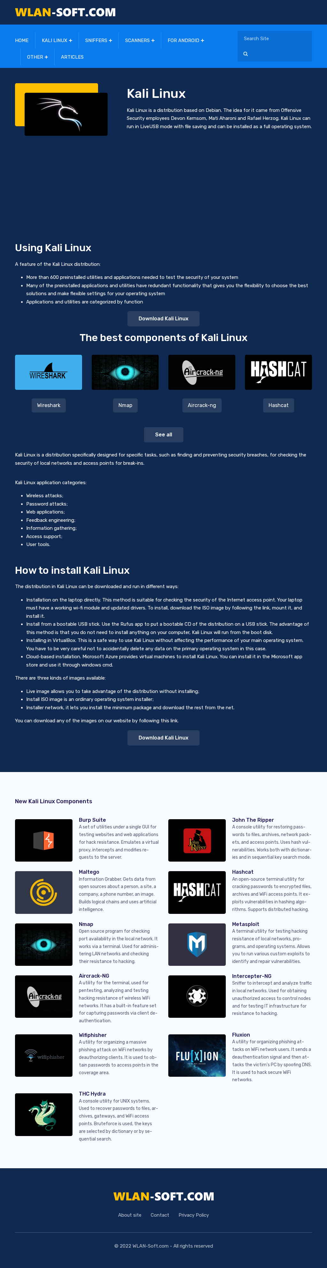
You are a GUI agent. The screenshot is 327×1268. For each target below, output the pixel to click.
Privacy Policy (194, 1215)
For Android (183, 40)
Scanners (137, 40)
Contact (160, 1215)
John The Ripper (253, 820)
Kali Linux (54, 40)
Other (35, 57)
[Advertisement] (163, 183)
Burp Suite (92, 820)
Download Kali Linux (163, 319)
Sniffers (96, 40)
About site (129, 1215)
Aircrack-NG (94, 976)
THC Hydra (92, 1094)
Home (21, 40)
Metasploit (245, 924)
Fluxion (241, 1035)
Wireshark (48, 405)
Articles (72, 57)
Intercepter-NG (251, 976)
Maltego (89, 872)
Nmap (125, 405)
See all (163, 435)
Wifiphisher (93, 1035)
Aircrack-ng (202, 405)
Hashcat (279, 405)
